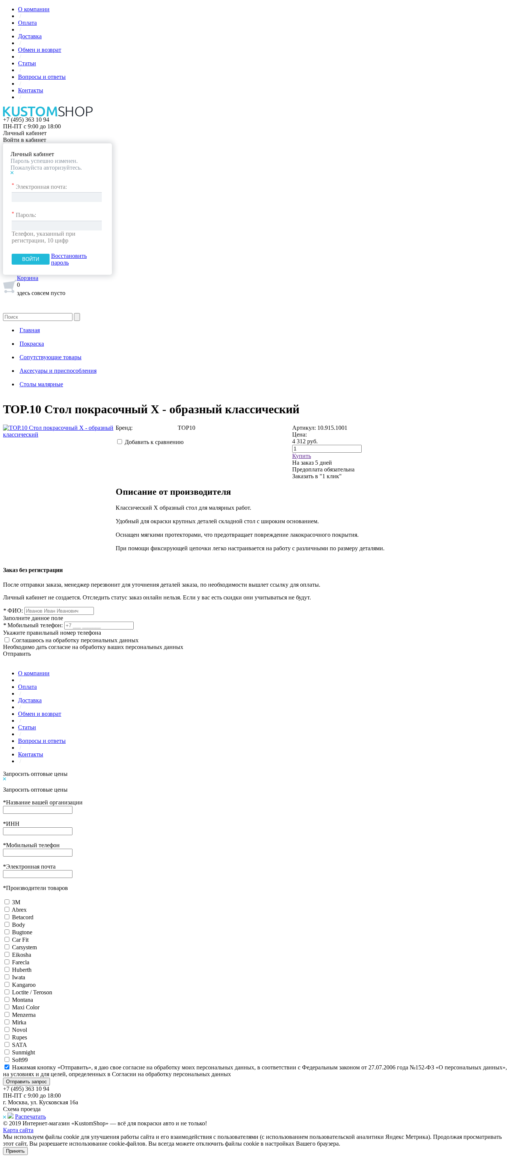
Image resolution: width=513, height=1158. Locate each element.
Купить (301, 456)
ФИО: (13, 610)
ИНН (11, 824)
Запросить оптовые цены (35, 774)
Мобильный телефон (31, 845)
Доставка (30, 36)
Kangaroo (24, 985)
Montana (22, 1000)
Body (18, 925)
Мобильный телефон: (33, 625)
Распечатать (30, 1116)
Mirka (19, 1022)
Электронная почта (29, 866)
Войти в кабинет (24, 140)
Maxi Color (25, 1007)
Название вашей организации (43, 802)
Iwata (18, 977)
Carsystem (24, 947)
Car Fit (20, 940)
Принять (15, 1151)
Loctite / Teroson (32, 992)
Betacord (22, 917)
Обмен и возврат (39, 50)
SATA (19, 1045)
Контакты (30, 90)
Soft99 (20, 1060)
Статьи (27, 63)
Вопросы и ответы (42, 77)
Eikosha (21, 955)
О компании (34, 9)
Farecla (20, 962)
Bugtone (22, 932)
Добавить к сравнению (154, 442)
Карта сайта (18, 1130)
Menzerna (24, 1015)
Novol (19, 1030)
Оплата (27, 23)
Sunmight (23, 1052)
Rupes (19, 1037)
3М (16, 902)
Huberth (22, 970)
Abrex (19, 910)
